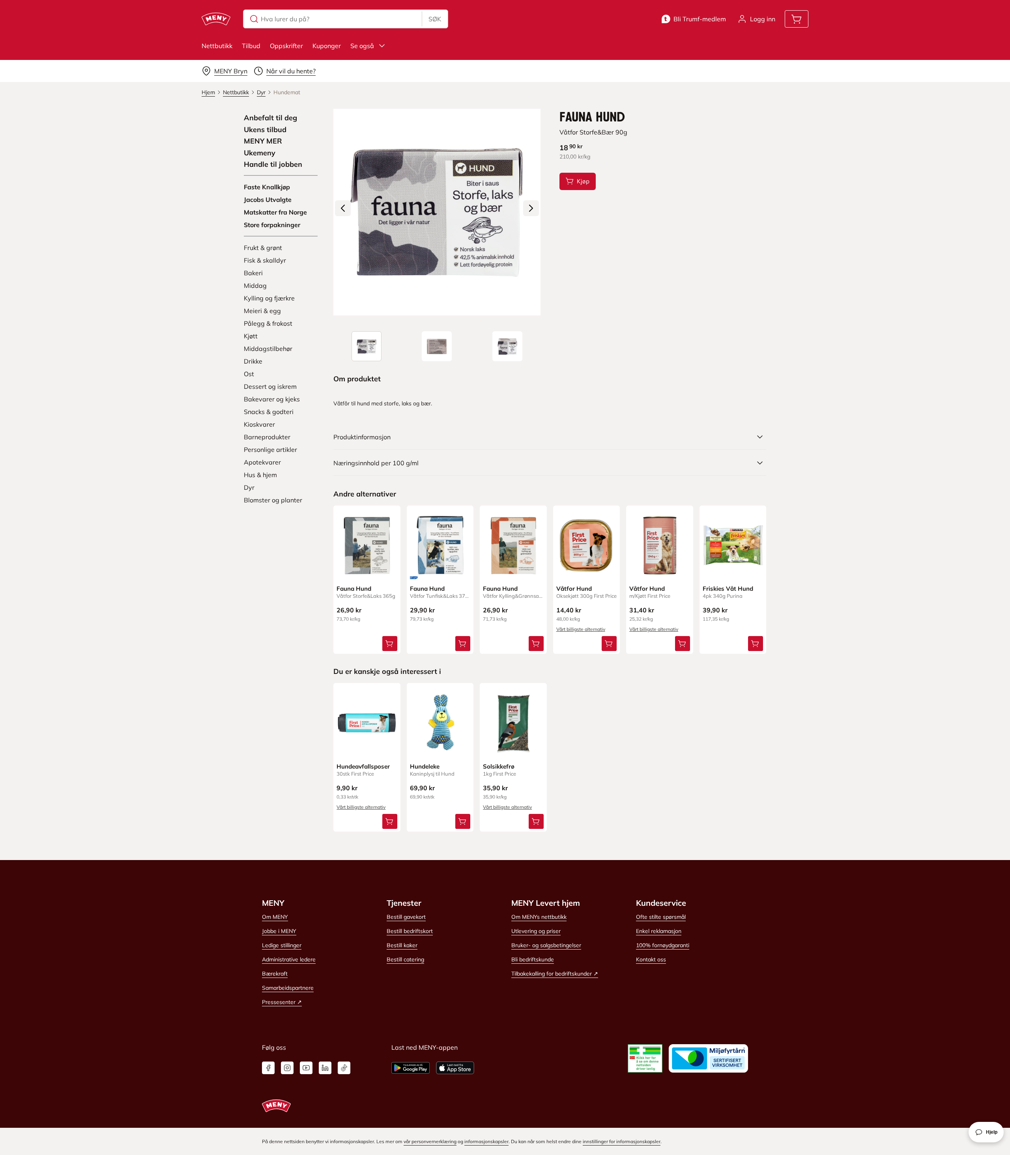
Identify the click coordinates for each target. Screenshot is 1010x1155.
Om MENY (275, 916)
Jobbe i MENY (279, 931)
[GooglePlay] (410, 1068)
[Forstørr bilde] (436, 212)
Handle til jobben (273, 164)
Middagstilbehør (268, 349)
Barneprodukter (267, 437)
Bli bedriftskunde (532, 959)
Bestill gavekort (406, 916)
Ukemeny (259, 153)
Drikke (253, 361)
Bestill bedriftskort (410, 931)
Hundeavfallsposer (363, 766)
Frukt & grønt (263, 248)
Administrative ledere (289, 959)
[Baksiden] (437, 346)
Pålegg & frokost (268, 323)
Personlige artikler (270, 449)
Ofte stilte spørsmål (661, 916)
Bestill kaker (402, 945)
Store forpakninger (272, 225)
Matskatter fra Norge (275, 212)
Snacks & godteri (269, 412)
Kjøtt (251, 336)
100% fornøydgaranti (662, 945)
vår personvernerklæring (430, 1141)
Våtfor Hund (574, 588)
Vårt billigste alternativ (580, 629)
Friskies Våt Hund (728, 588)
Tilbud (251, 46)
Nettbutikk (217, 46)
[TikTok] (344, 1068)
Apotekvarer (262, 462)
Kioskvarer (259, 424)
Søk (434, 19)
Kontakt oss (651, 959)
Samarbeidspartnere (288, 987)
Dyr (249, 487)
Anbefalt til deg (270, 118)
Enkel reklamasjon (658, 931)
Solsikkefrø (498, 766)
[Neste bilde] (531, 208)
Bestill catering (405, 959)
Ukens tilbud (265, 129)
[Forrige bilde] (343, 208)
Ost (249, 374)
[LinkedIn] (325, 1068)
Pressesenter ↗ (282, 1002)
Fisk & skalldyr (265, 260)
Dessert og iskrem (270, 386)
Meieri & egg (262, 311)
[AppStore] (455, 1068)
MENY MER (263, 141)
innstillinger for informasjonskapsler (621, 1141)
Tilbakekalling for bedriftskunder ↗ (554, 973)
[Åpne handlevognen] (796, 19)
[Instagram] (287, 1068)
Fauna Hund (354, 588)
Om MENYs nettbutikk (539, 916)
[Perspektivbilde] (507, 346)
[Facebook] (268, 1068)
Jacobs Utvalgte (268, 199)
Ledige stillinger (281, 945)
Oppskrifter (286, 46)
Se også (362, 46)
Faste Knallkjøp (267, 187)
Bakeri (253, 273)
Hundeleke (425, 766)
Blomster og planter (273, 500)
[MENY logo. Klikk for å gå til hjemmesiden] (216, 19)
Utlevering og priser (536, 931)
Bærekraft (275, 973)
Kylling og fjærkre (269, 298)
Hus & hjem (260, 475)
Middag (255, 285)
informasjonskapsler (486, 1141)
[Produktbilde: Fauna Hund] (367, 346)
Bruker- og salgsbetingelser (546, 945)
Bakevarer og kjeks (272, 399)
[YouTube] (306, 1068)
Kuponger (326, 46)
